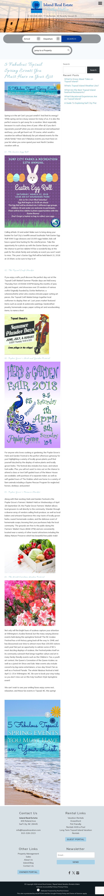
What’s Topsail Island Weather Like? (81, 85)
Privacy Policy (63, 887)
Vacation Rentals (76, 818)
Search (71, 39)
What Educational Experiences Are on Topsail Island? (80, 97)
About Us (28, 859)
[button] (100, 10)
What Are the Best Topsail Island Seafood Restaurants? (80, 91)
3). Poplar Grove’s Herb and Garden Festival (28, 358)
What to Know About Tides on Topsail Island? (78, 80)
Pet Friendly (75, 824)
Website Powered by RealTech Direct (54, 891)
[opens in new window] (69, 873)
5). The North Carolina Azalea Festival (25, 577)
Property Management (28, 853)
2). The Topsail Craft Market (20, 270)
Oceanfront (75, 821)
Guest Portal (75, 839)
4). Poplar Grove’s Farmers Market (22, 492)
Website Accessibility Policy (46, 887)
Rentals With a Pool (75, 827)
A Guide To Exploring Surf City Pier (80, 103)
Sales (28, 856)
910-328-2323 (28, 833)
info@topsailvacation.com (28, 830)
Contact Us (28, 866)
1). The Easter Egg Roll (17, 152)
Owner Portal (28, 872)
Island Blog (28, 863)
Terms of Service (76, 893)
